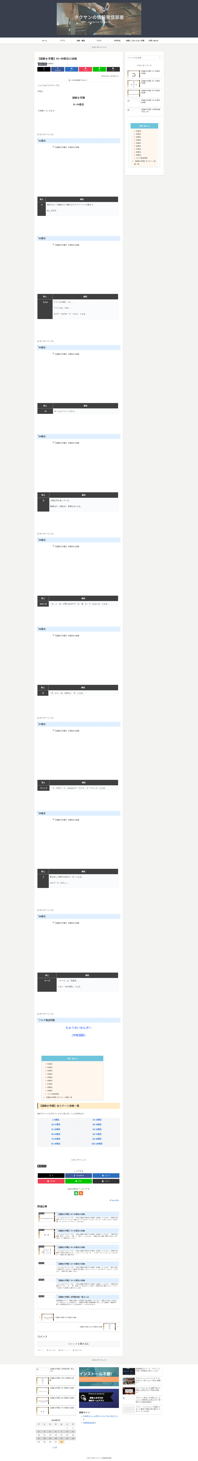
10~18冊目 (97, 1120)
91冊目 (49, 1064)
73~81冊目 (55, 1139)
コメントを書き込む (78, 1343)
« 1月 (55, 1447)
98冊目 (49, 1087)
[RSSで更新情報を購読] (81, 1193)
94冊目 (49, 1074)
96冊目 (49, 1081)
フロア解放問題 (53, 1094)
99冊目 (49, 1090)
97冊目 (49, 1084)
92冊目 (49, 1067)
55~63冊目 (55, 1134)
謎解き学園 (43, 1166)
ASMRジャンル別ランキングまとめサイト (100, 1416)
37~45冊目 (55, 1129)
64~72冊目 (97, 1134)
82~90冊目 (97, 1139)
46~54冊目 (97, 1129)
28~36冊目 (97, 1124)
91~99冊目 (55, 1144)
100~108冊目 (97, 1144)
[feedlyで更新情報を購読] (76, 1193)
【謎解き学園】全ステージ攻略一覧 (59, 1097)
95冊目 (49, 1077)
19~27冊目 (55, 1124)
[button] (113, 69)
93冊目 (49, 1071)
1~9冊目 (55, 1120)
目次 (69, 1058)
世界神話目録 (88, 1423)
